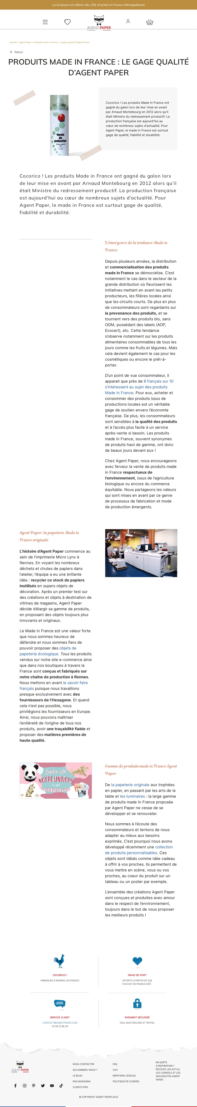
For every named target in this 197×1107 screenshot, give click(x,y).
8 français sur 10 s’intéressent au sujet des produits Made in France (139, 387)
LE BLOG (77, 1075)
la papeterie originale (130, 784)
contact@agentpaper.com (60, 1022)
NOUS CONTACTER (83, 1064)
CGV (115, 1069)
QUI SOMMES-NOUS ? (85, 1069)
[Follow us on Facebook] (15, 1086)
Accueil (13, 42)
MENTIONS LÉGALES (124, 1075)
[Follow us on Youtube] (52, 1086)
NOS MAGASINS (82, 1081)
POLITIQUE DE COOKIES (126, 1081)
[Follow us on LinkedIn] (24, 1086)
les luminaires (132, 796)
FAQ (115, 1064)
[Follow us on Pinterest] (34, 1086)
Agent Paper (25, 42)
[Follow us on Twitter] (43, 1086)
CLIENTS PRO (80, 1087)
